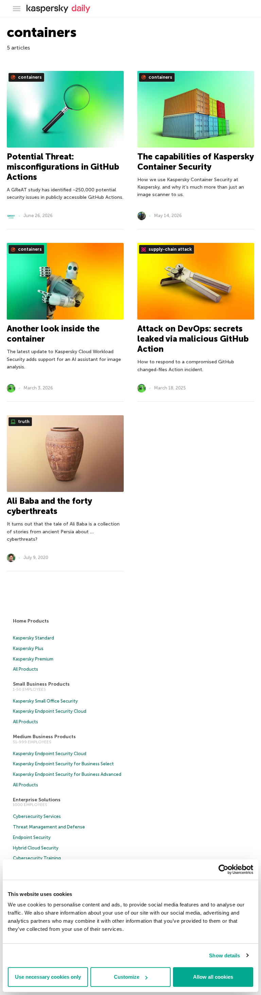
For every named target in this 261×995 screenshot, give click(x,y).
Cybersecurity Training (37, 858)
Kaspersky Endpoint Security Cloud (49, 711)
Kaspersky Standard (33, 637)
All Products (25, 669)
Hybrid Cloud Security (35, 847)
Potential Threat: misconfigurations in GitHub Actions (63, 167)
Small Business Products (41, 684)
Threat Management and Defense (49, 826)
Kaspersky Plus (28, 648)
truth (23, 421)
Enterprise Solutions (36, 800)
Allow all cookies (213, 977)
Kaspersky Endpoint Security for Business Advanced (67, 774)
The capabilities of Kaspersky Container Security (195, 162)
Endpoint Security (32, 837)
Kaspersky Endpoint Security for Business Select (63, 763)
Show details (224, 955)
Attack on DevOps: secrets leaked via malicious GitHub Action (193, 339)
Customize (126, 977)
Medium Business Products (44, 737)
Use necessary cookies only (48, 977)
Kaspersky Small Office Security (45, 701)
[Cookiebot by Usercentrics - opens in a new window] (223, 869)
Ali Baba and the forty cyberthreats (49, 506)
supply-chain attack (169, 249)
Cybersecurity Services (37, 816)
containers (29, 77)
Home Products (31, 621)
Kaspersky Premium (33, 659)
